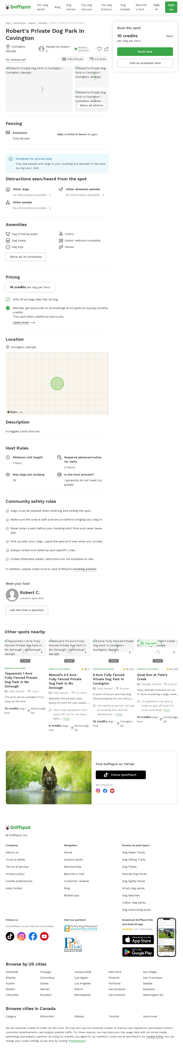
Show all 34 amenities (26, 256)
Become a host (141, 7)
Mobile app (71, 895)
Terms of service (17, 866)
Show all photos (91, 105)
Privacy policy (15, 874)
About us (12, 852)
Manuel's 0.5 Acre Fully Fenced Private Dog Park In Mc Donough (65, 681)
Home (68, 852)
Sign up (171, 7)
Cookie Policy (154, 1036)
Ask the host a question (27, 610)
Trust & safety (15, 859)
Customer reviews (76, 881)
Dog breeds (125, 7)
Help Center (14, 888)
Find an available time (145, 63)
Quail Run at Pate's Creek (152, 677)
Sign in (157, 7)
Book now (145, 51)
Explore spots (73, 859)
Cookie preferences (19, 881)
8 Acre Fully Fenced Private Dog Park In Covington (108, 679)
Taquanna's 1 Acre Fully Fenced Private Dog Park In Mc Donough (21, 679)
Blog (57, 7)
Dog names (70, 7)
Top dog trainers (106, 7)
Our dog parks (42, 7)
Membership (72, 866)
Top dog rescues (86, 7)
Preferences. (77, 1040)
